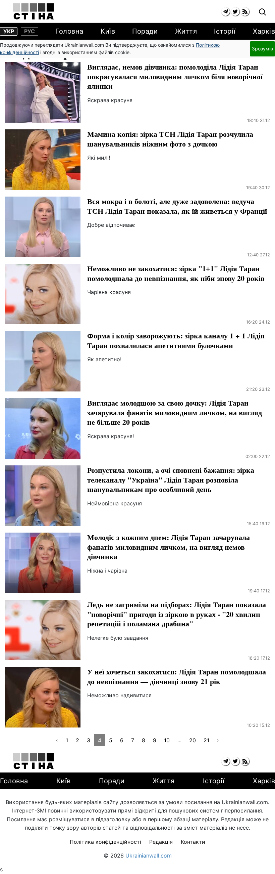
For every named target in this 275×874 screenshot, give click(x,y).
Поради (145, 31)
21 (206, 740)
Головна (69, 31)
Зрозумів (262, 48)
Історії (225, 31)
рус (29, 31)
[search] (262, 12)
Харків (264, 31)
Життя (186, 31)
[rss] (245, 11)
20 (192, 740)
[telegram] (225, 11)
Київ (108, 31)
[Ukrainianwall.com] (33, 11)
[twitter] (235, 11)
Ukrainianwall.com (148, 855)
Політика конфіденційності (105, 841)
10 (167, 740)
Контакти (193, 841)
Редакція (161, 841)
